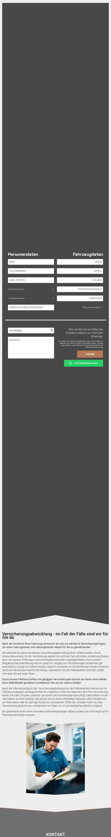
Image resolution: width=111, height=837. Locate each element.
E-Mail (93, 333)
